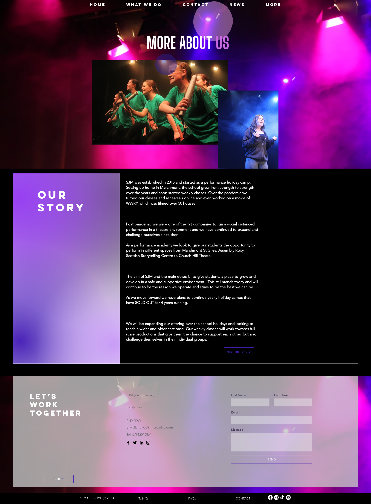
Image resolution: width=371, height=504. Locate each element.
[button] (144, 4)
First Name (238, 395)
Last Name (281, 395)
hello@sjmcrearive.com (155, 427)
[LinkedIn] (141, 442)
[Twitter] (134, 442)
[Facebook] (128, 442)
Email (234, 412)
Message (237, 429)
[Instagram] (148, 442)
